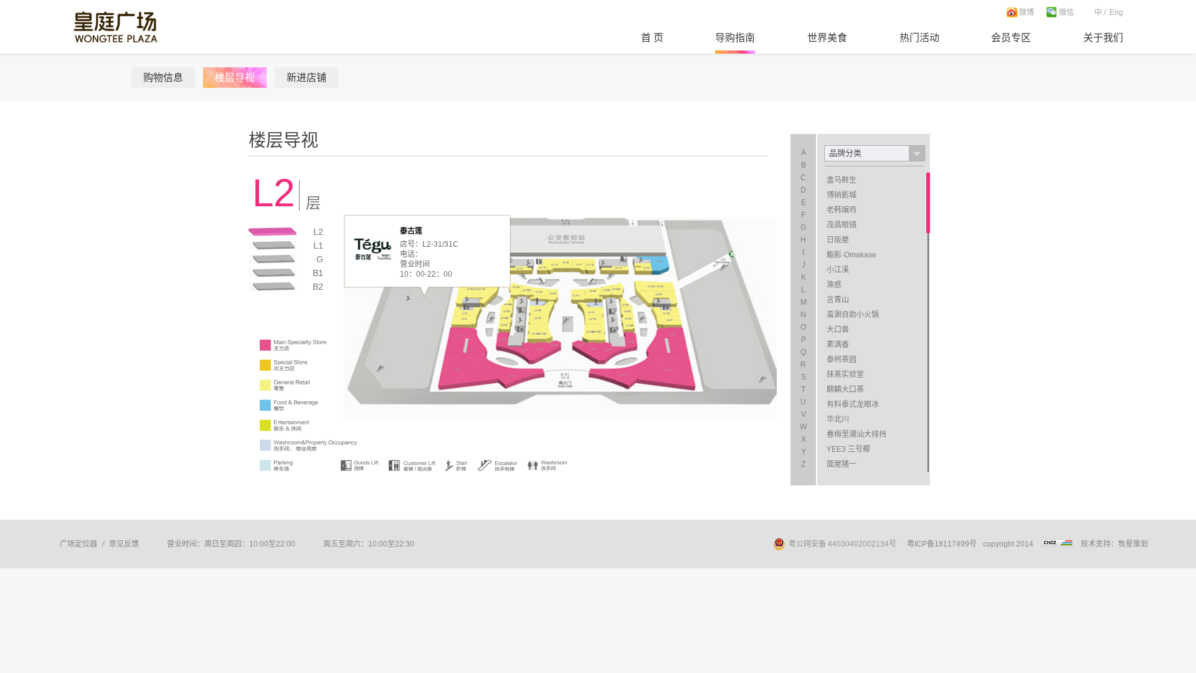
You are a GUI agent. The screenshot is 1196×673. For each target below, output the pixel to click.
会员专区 (1011, 37)
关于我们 (1103, 37)
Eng (1116, 12)
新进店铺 (306, 77)
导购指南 (735, 37)
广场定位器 (78, 544)
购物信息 (163, 77)
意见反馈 (124, 544)
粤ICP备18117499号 (942, 544)
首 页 (652, 37)
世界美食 (827, 37)
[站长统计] (1057, 544)
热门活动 (919, 37)
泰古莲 (411, 231)
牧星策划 (1133, 544)
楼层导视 (235, 77)
